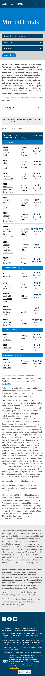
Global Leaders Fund (6, 152)
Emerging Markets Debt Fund (7, 365)
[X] (9, 619)
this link (20, 485)
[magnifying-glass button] (37, 4)
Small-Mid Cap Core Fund (7, 312)
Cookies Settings (24, 672)
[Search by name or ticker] (4, 36)
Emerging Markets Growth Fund (8, 218)
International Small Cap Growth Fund (8, 189)
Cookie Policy (14, 668)
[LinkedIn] (4, 619)
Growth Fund (8, 276)
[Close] (41, 656)
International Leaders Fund (8, 165)
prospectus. (6, 384)
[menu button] (42, 4)
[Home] (12, 4)
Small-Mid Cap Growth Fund (7, 298)
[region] (22, 664)
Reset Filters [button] (9, 55)
